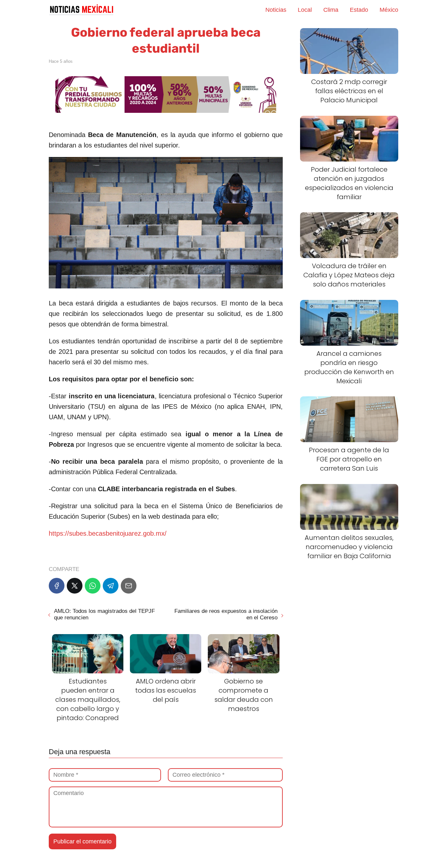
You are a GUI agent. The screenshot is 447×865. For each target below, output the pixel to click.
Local (305, 10)
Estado (359, 10)
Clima (330, 10)
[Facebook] (56, 586)
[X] (74, 586)
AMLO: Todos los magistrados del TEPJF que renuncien (104, 614)
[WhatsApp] (92, 586)
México (389, 10)
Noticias (275, 10)
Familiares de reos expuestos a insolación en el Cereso (225, 614)
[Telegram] (110, 586)
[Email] (128, 586)
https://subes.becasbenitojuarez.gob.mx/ (108, 533)
